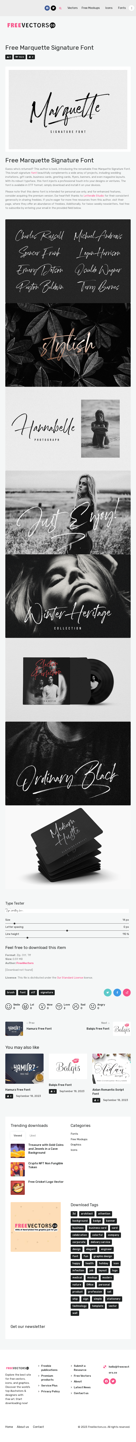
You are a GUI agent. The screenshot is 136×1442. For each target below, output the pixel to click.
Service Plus (49, 1385)
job (91, 1270)
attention (104, 1213)
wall (74, 1313)
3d (74, 1213)
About (78, 1381)
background (80, 1220)
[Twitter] (113, 1381)
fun (86, 1256)
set (109, 1291)
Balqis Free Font (60, 1085)
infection (78, 1270)
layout (103, 1270)
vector (113, 1306)
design (76, 1249)
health (90, 1263)
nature (76, 1284)
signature (47, 992)
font (34, 172)
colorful (97, 1235)
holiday (103, 1263)
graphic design (103, 1256)
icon (116, 1263)
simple (98, 1298)
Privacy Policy (50, 1391)
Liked (33, 1135)
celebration (79, 1235)
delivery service (100, 1242)
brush (11, 992)
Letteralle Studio (94, 195)
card (115, 1227)
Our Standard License (70, 977)
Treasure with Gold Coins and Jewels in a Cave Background (46, 1149)
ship (75, 1298)
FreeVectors (25, 963)
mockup (92, 1277)
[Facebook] (106, 1381)
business (78, 1227)
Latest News (82, 1387)
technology (79, 1306)
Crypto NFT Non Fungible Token (45, 1165)
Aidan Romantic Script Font (108, 1091)
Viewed (18, 1135)
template (97, 1306)
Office (89, 1284)
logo (115, 1270)
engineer (106, 1249)
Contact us (81, 1393)
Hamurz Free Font (17, 1089)
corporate (78, 1242)
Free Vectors (82, 1375)
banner (110, 1220)
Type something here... (15, 911)
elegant (91, 1249)
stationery (113, 1298)
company (113, 1235)
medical (77, 1277)
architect (87, 1213)
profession (95, 1291)
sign (85, 1298)
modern (107, 1277)
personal (104, 1284)
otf (33, 992)
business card (97, 1227)
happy (76, 1263)
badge (97, 1220)
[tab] (18, 1136)
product (77, 1291)
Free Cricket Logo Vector (46, 1181)
